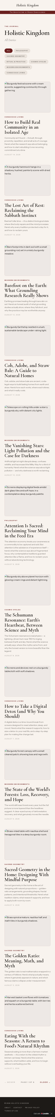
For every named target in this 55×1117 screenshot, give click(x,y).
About (8, 1108)
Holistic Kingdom (27, 5)
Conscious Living (16, 73)
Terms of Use (11, 1111)
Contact (18, 1108)
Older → (45, 1082)
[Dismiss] (51, 1113)
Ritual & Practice (16, 62)
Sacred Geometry (16, 56)
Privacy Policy (32, 1108)
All (8, 51)
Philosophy (22, 51)
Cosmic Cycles (38, 62)
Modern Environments (18, 67)
